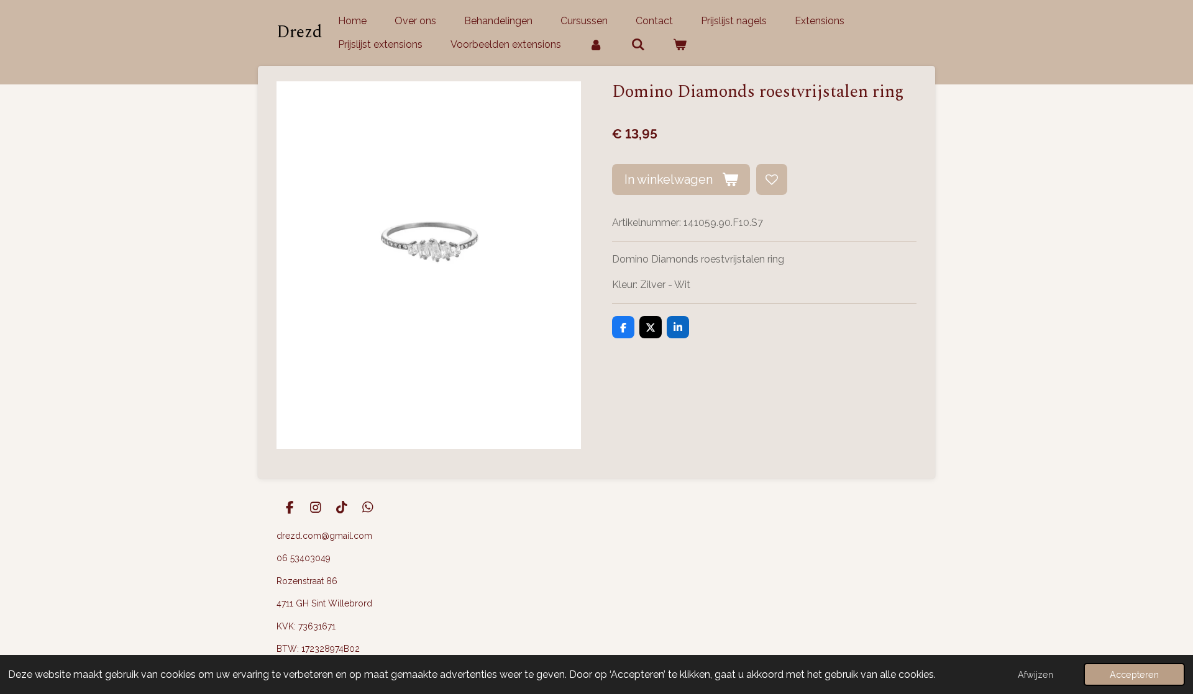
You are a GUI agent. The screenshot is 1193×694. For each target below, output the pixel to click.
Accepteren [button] (1134, 674)
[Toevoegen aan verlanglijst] (771, 179)
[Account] (596, 44)
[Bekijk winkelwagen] (679, 44)
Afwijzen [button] (1035, 674)
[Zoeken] (637, 44)
